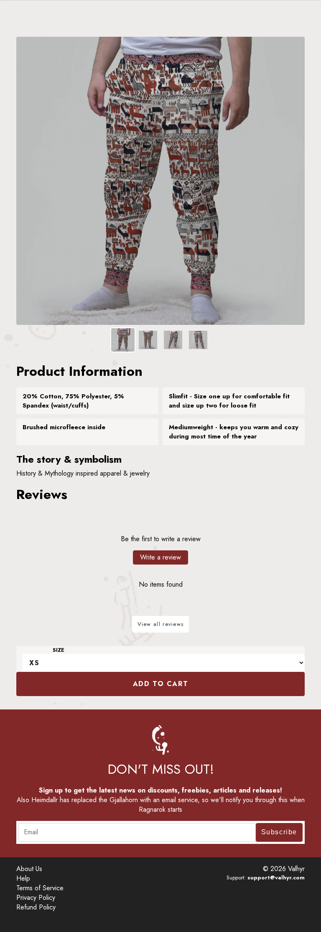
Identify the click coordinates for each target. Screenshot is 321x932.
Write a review (160, 557)
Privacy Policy (35, 897)
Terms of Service (40, 888)
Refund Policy (36, 907)
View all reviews (161, 624)
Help (23, 878)
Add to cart (161, 684)
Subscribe (279, 832)
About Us (29, 869)
